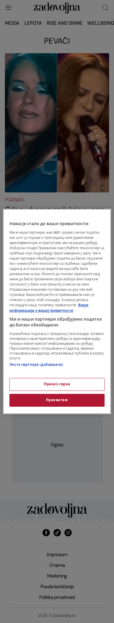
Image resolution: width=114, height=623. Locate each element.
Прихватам (57, 400)
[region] (57, 311)
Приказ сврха (57, 384)
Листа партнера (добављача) (36, 364)
